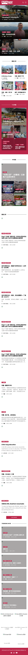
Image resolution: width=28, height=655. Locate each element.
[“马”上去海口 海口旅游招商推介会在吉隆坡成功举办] (8, 187)
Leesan (5, 19)
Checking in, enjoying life (10, 17)
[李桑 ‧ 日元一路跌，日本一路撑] (14, 47)
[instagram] (14, 652)
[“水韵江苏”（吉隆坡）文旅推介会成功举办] (14, 172)
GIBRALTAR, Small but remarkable (13, 504)
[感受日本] (14, 547)
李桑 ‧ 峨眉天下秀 (19, 76)
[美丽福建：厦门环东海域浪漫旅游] (14, 589)
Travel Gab (5, 15)
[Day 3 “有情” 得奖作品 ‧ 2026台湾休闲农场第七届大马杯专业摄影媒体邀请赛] (14, 226)
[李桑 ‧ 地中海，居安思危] (14, 404)
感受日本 (5, 549)
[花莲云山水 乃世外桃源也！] (14, 603)
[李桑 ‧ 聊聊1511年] (14, 374)
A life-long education (9, 444)
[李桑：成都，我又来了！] (7, 85)
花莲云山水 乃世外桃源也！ (10, 605)
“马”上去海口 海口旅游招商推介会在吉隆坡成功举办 (8, 190)
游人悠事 (5, 532)
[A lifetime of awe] (7, 69)
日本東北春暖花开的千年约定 (8, 203)
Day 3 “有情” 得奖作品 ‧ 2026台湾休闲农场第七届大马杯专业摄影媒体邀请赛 (14, 237)
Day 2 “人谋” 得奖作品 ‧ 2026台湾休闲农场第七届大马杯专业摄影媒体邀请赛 (14, 325)
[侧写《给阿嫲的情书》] (20, 85)
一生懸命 (16, 73)
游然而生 (8, 32)
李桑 (5, 36)
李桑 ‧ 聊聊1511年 (7, 385)
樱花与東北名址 (19, 191)
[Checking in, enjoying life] (14, 13)
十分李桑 (4, 32)
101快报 (4, 172)
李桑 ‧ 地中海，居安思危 (9, 415)
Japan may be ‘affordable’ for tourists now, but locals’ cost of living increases (7, 149)
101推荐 (17, 189)
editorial (7, 179)
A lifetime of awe (7, 76)
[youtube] (16, 652)
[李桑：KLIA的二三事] (14, 463)
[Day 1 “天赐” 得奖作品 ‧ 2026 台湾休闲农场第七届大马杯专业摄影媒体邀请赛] (14, 343)
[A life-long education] (14, 434)
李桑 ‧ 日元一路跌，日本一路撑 (11, 51)
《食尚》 (6, 550)
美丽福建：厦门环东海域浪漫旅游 (12, 591)
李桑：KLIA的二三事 (8, 474)
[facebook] (11, 652)
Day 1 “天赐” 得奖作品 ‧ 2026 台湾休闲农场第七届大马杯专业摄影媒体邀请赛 (14, 355)
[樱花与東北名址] (20, 187)
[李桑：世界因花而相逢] (14, 30)
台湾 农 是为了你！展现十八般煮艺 (12, 563)
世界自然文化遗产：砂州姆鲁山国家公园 (13, 535)
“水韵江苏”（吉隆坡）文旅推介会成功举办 (14, 176)
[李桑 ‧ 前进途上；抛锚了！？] (14, 575)
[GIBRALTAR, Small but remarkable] (14, 493)
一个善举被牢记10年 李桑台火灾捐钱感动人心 (20, 202)
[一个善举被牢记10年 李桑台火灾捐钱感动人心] (20, 200)
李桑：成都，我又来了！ (7, 93)
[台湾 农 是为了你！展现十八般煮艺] (14, 561)
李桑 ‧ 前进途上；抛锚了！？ (10, 577)
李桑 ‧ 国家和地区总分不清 (20, 147)
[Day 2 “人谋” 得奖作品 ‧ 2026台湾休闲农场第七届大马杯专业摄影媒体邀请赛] (14, 314)
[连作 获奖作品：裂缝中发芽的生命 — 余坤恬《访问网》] (14, 255)
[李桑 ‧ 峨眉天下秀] (20, 69)
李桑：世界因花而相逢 (8, 34)
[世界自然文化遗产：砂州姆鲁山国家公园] (14, 533)
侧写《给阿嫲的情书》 (20, 92)
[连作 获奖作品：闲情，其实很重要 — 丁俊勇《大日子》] (14, 284)
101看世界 (8, 233)
